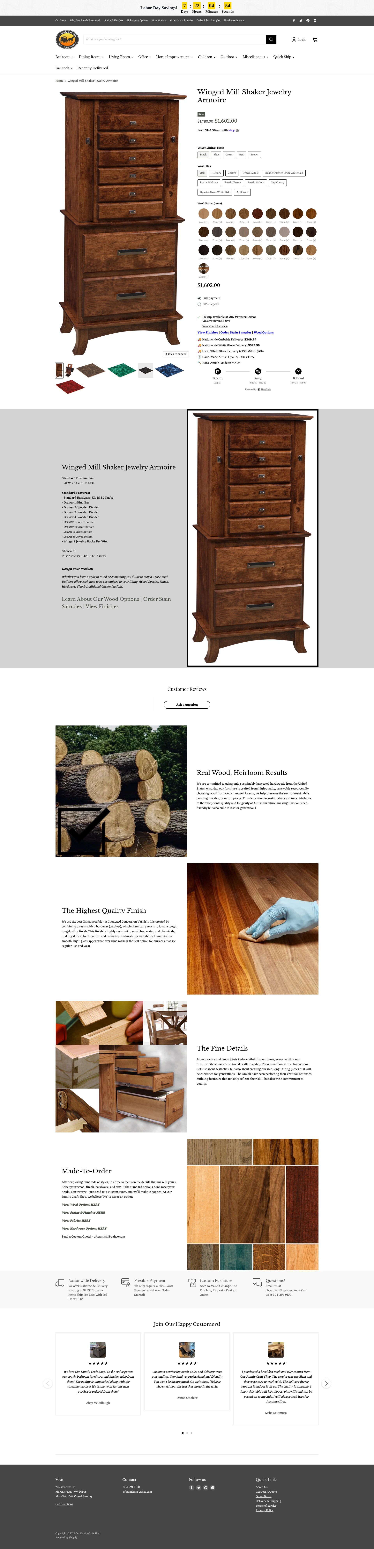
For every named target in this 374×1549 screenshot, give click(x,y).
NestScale (266, 389)
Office (143, 57)
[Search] (271, 39)
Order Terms (264, 1496)
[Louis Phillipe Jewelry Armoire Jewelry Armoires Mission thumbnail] (91, 370)
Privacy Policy (264, 1510)
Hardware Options (234, 20)
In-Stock (63, 68)
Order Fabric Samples (208, 20)
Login (301, 39)
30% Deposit (211, 304)
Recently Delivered (93, 68)
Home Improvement (173, 57)
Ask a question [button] (187, 705)
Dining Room (90, 57)
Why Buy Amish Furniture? (85, 20)
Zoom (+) (203, 222)
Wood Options (159, 20)
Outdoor (228, 57)
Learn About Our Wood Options (101, 599)
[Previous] (47, 1383)
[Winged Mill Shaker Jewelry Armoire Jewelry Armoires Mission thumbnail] (59, 370)
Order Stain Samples (181, 20)
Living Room (120, 57)
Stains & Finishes (113, 20)
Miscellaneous (254, 57)
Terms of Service (266, 1506)
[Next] (326, 1383)
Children (205, 57)
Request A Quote (266, 1492)
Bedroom (63, 57)
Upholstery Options (137, 20)
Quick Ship (282, 57)
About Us (261, 1487)
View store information (215, 326)
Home (59, 81)
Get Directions (64, 1504)
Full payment (211, 298)
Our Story (61, 20)
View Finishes (102, 606)
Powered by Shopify (66, 1537)
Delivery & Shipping (268, 1501)
